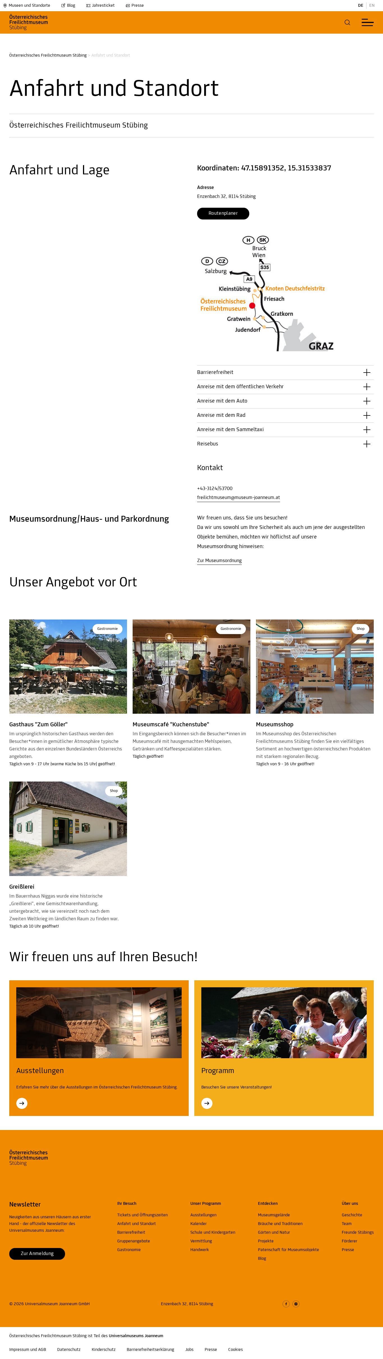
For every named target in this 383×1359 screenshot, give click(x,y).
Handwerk (199, 1250)
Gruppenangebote (133, 1241)
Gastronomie (129, 1250)
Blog (71, 5)
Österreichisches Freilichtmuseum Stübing (48, 55)
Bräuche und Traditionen (280, 1224)
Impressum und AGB (27, 1350)
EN (372, 5)
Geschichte (352, 1215)
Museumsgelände (274, 1215)
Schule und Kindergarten (212, 1232)
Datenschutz (68, 1350)
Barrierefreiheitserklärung (150, 1350)
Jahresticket (103, 5)
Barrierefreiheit (131, 1232)
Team (347, 1224)
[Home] (38, 22)
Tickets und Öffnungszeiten (142, 1215)
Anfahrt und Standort (136, 1224)
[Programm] (207, 1103)
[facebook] (286, 1303)
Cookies (235, 1350)
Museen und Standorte (29, 5)
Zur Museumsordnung (219, 560)
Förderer (349, 1241)
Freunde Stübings (358, 1232)
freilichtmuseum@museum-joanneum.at (238, 497)
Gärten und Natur (274, 1232)
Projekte (266, 1241)
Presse (137, 5)
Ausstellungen (203, 1215)
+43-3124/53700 (214, 488)
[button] (347, 22)
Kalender (198, 1224)
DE (360, 5)
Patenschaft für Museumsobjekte (288, 1250)
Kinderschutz (104, 1350)
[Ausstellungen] (21, 1103)
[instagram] (295, 1303)
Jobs (189, 1350)
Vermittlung (201, 1241)
